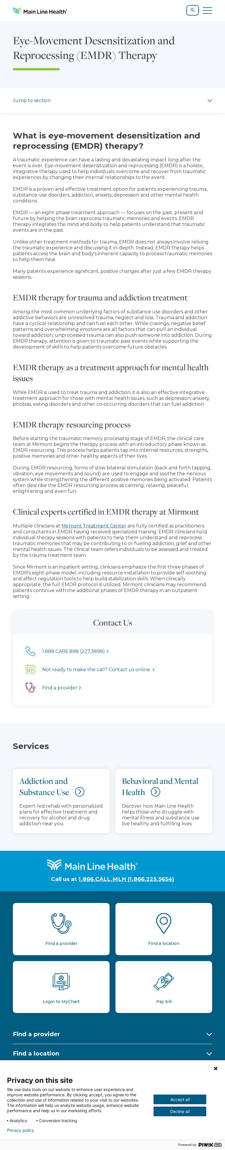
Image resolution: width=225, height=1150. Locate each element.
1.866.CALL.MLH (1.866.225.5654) (126, 879)
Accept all (180, 1099)
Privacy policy (20, 1130)
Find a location (36, 1053)
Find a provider (36, 1034)
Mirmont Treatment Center (94, 526)
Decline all (180, 1111)
